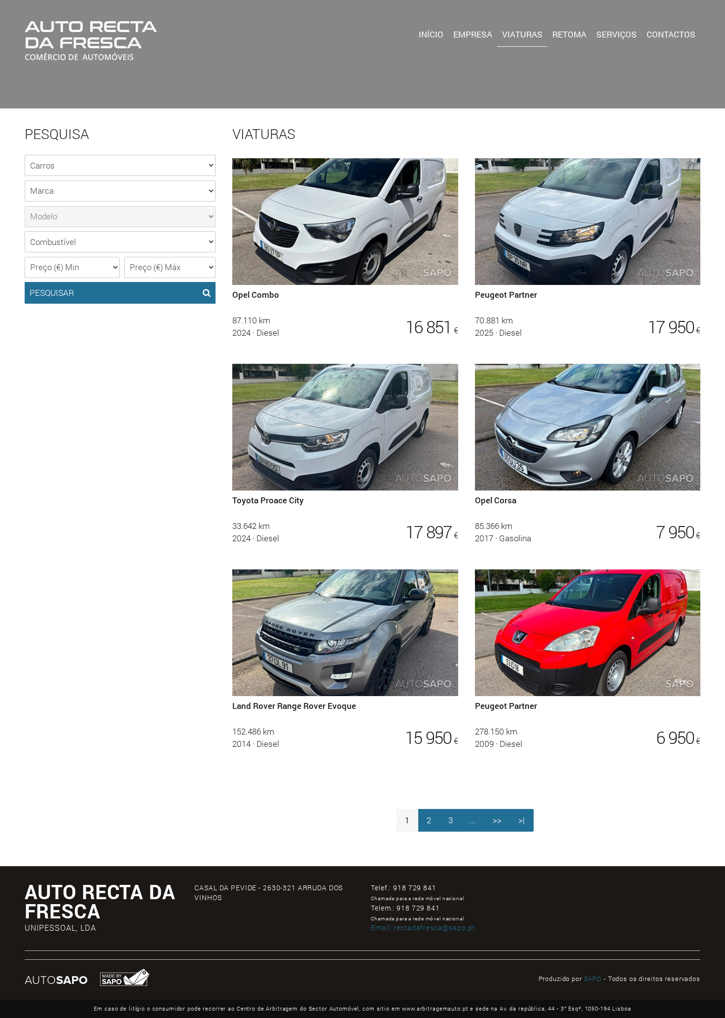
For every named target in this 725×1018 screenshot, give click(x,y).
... (472, 820)
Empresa (472, 34)
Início (431, 34)
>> (497, 820)
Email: (423, 927)
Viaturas (522, 34)
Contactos (671, 34)
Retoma (569, 34)
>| (521, 820)
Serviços (616, 34)
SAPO (593, 978)
